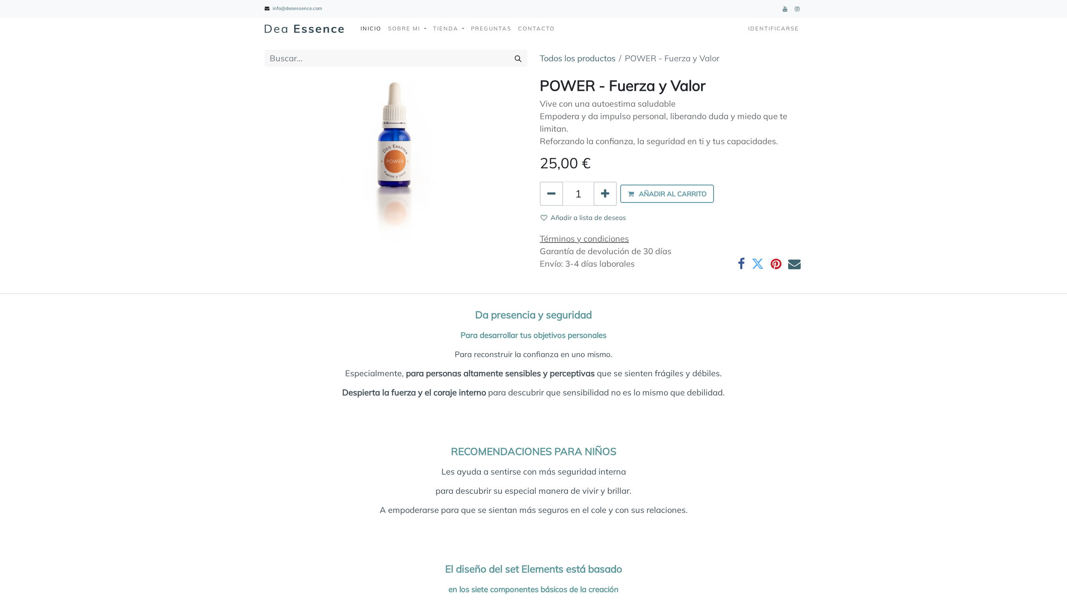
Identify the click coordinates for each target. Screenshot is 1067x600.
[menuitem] (371, 28)
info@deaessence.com (297, 8)
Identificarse (773, 28)
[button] (667, 194)
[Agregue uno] (605, 194)
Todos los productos (578, 58)
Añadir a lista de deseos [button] (588, 217)
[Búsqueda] (518, 58)
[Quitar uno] (551, 194)
